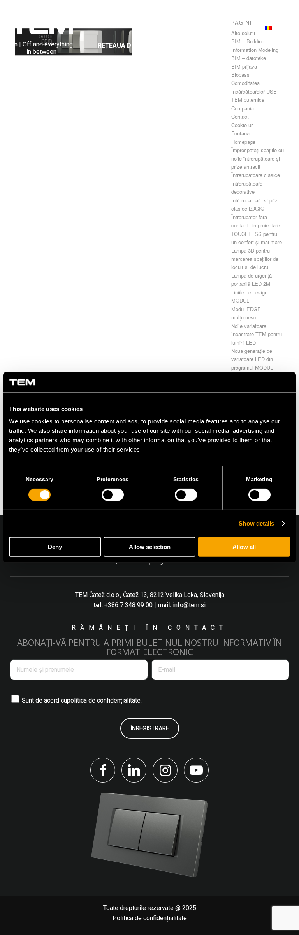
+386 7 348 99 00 (128, 605)
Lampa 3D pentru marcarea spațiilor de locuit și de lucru (254, 259)
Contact (240, 116)
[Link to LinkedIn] (133, 770)
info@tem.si (189, 605)
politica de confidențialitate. (104, 700)
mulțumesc (243, 317)
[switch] (113, 495)
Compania (242, 108)
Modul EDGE (246, 309)
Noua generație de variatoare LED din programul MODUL (252, 359)
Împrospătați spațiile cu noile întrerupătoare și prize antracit (257, 158)
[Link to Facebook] (102, 770)
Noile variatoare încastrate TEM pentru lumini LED (256, 334)
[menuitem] (126, 25)
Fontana (240, 133)
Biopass (240, 74)
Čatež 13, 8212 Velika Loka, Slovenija (173, 595)
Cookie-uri (242, 125)
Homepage (243, 141)
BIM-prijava (244, 66)
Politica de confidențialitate (150, 918)
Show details (256, 523)
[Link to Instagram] (165, 770)
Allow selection (150, 547)
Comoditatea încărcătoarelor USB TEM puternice (254, 91)
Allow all (244, 547)
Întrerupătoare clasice (255, 175)
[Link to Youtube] (196, 770)
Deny (55, 547)
